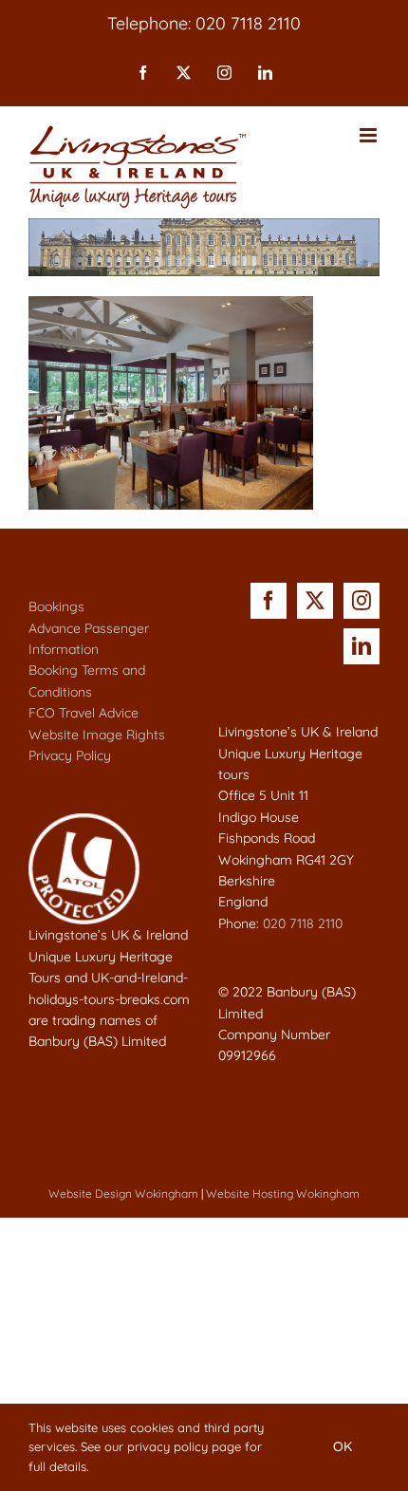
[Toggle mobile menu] (370, 135)
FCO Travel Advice (83, 712)
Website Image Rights (96, 734)
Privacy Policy (69, 755)
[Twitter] (315, 601)
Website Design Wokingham (123, 1193)
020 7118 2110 (303, 923)
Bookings (56, 606)
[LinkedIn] (361, 646)
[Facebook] (268, 601)
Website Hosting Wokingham (283, 1193)
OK (342, 1446)
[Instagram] (361, 601)
